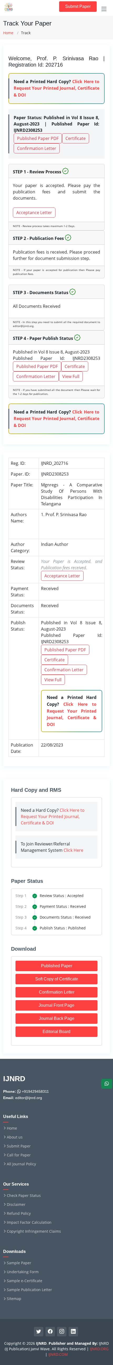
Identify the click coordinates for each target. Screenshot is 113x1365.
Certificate (75, 138)
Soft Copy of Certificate (56, 979)
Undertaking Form (23, 1272)
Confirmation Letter (36, 148)
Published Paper (56, 966)
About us (15, 1137)
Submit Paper (78, 6)
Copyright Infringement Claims (34, 1231)
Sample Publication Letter (29, 1290)
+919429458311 (35, 1091)
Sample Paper (19, 1263)
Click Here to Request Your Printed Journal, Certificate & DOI (56, 88)
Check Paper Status (24, 1195)
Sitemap (14, 1299)
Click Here (73, 850)
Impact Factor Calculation (29, 1222)
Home (8, 32)
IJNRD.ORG (99, 1348)
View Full (70, 376)
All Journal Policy (21, 1164)
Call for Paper (19, 1155)
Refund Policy (19, 1213)
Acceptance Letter (34, 212)
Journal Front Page (56, 1005)
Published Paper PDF (38, 138)
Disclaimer (16, 1204)
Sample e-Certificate (24, 1281)
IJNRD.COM (58, 1354)
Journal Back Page (56, 1018)
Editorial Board (56, 1031)
